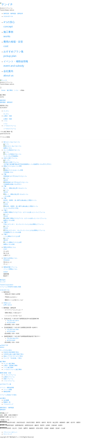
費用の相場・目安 (5, 373)
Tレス (5, 156)
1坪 (4, 164)
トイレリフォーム (9, 381)
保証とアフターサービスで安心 (13, 356)
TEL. (13, 320)
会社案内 (3, 398)
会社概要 (6, 400)
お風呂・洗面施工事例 (10, 365)
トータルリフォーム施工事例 (12, 369)
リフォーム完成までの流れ (8, 395)
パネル (10, 148)
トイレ (31, 164)
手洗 (12, 156)
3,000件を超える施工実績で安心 (13, 354)
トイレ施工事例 (8, 367)
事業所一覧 (6, 402)
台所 (18, 164)
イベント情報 (7, 389)
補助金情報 (6, 391)
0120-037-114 (4, 290)
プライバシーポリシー (10, 432)
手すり (45, 164)
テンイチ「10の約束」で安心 (12, 358)
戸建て (8, 164)
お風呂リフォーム (9, 377)
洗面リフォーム (8, 379)
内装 (9, 196)
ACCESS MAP (11, 322)
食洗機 (12, 164)
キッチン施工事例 (9, 363)
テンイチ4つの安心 (6, 350)
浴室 (23, 164)
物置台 (5, 148)
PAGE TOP (4, 345)
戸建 (15, 164)
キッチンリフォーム (9, 375)
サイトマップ (7, 434)
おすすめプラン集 (5, 384)
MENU (2, 347)
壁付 (37, 164)
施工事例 (3, 361)
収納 (34, 164)
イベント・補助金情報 (7, 387)
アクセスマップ (8, 404)
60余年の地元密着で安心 (11, 352)
